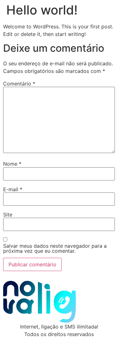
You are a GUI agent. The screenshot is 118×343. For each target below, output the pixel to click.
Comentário (19, 83)
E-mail (12, 189)
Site (7, 214)
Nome (12, 163)
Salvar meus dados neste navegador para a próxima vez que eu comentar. (55, 248)
